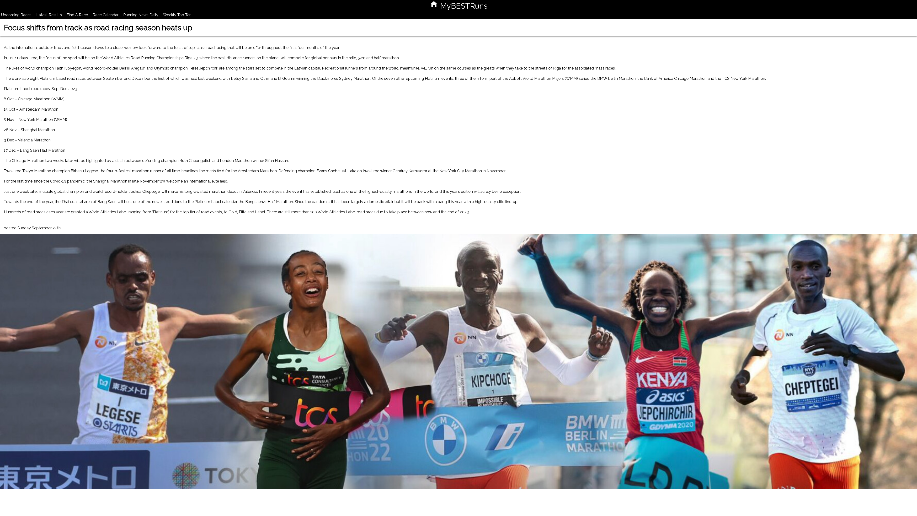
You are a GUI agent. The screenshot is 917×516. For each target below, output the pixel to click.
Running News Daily (140, 15)
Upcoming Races (16, 15)
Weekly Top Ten (177, 15)
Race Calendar (105, 15)
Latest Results (49, 15)
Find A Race (77, 15)
